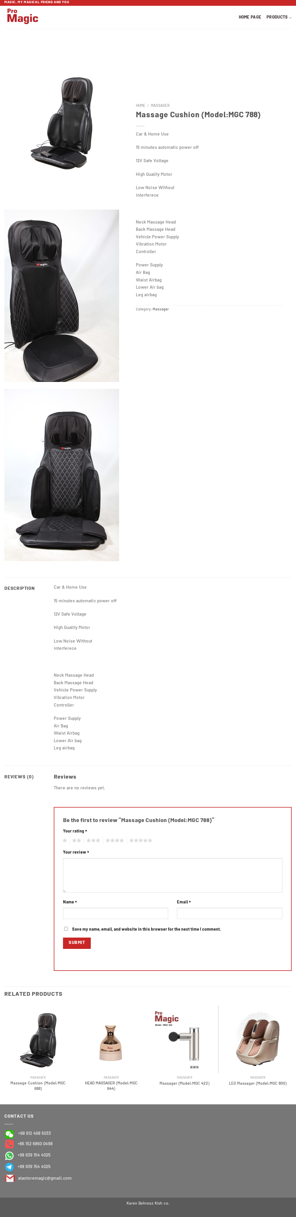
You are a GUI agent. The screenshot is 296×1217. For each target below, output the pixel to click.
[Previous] (4, 1054)
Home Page (250, 17)
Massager (160, 106)
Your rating (75, 831)
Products (277, 17)
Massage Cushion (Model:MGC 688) (38, 1086)
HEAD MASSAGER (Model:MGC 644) (111, 1086)
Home (140, 106)
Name (70, 902)
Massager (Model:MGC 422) (185, 1084)
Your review (76, 853)
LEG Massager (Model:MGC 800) (258, 1084)
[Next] (291, 1054)
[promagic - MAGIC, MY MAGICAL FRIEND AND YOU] (31, 17)
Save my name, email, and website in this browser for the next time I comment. (146, 930)
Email (184, 902)
